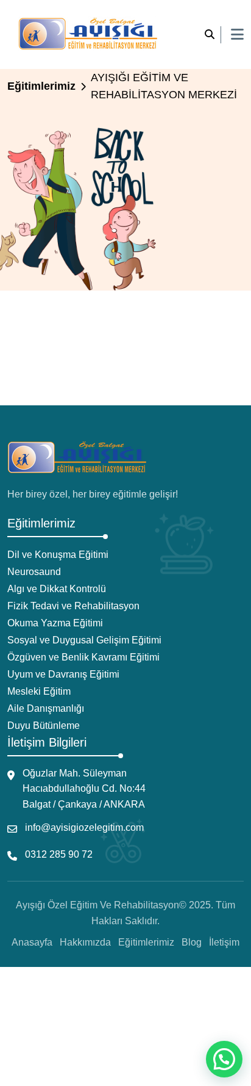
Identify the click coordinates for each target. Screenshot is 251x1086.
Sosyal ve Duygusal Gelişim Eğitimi (84, 640)
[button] (224, 1059)
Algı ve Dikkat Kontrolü (56, 589)
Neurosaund (34, 572)
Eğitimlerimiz (41, 86)
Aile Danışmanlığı (45, 708)
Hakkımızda (85, 942)
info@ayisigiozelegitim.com (84, 827)
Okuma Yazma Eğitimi (55, 623)
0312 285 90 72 (59, 854)
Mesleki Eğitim (39, 691)
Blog (192, 942)
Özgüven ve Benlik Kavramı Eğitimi (83, 657)
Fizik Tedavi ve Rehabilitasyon (73, 606)
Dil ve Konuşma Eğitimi (57, 554)
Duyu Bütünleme (43, 725)
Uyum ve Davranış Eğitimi (63, 674)
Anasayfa (32, 942)
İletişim (224, 942)
